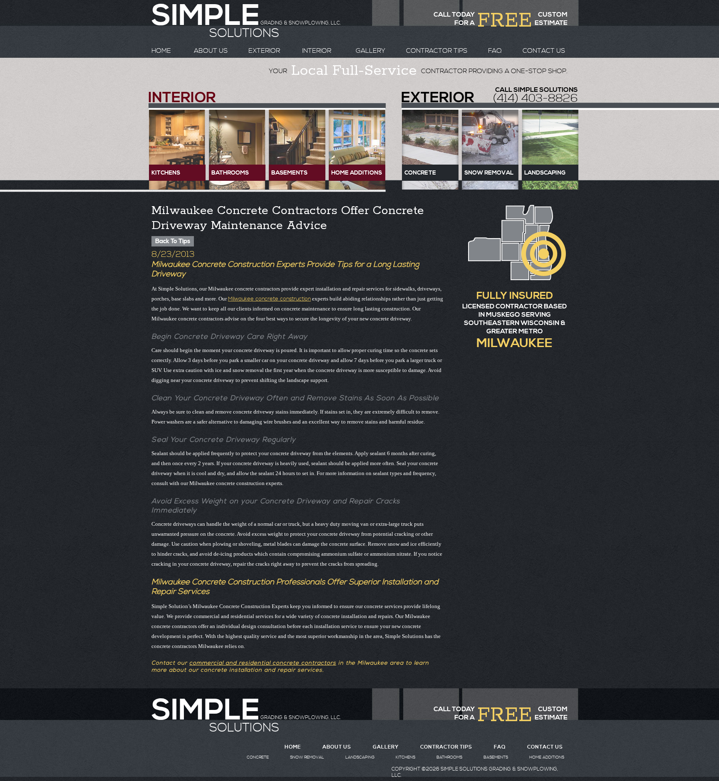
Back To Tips (172, 241)
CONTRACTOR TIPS (436, 51)
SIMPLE (205, 710)
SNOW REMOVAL (307, 757)
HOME (161, 51)
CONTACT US (544, 51)
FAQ (495, 51)
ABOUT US (211, 51)
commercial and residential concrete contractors (262, 663)
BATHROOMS (449, 757)
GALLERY (370, 51)
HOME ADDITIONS (546, 757)
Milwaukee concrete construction (269, 299)
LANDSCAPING (359, 757)
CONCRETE (258, 757)
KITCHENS (405, 757)
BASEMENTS (495, 757)
